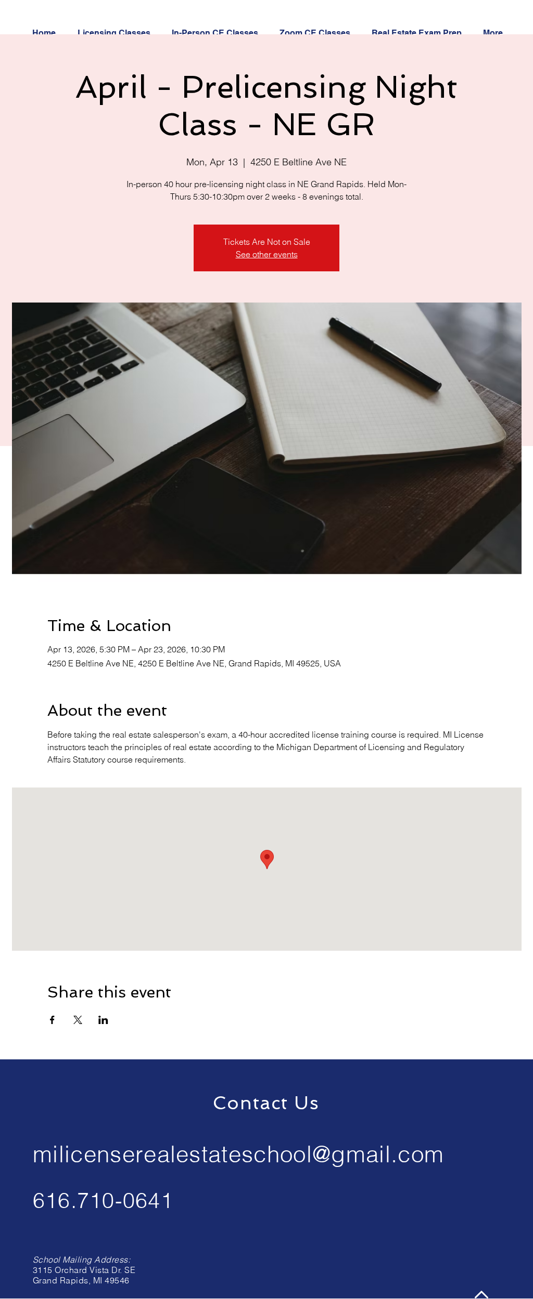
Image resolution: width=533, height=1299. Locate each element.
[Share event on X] (78, 1020)
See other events (267, 254)
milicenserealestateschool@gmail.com (238, 1154)
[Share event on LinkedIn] (103, 1020)
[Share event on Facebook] (52, 1020)
